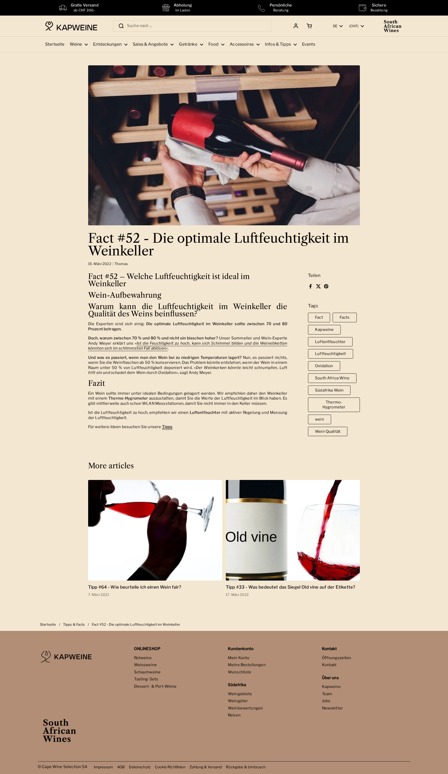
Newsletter (332, 708)
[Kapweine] (71, 26)
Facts (345, 317)
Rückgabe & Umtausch (245, 767)
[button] (308, 26)
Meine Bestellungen (247, 665)
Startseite (48, 624)
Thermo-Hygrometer (334, 404)
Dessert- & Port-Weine (155, 686)
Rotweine (143, 658)
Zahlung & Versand (206, 767)
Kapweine (324, 329)
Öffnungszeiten (336, 658)
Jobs (326, 701)
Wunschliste (239, 672)
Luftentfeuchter (330, 341)
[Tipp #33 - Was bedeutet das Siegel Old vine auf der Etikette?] (293, 530)
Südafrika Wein (329, 390)
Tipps (167, 426)
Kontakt (329, 665)
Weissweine (145, 665)
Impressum (103, 767)
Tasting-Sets (146, 679)
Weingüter (238, 701)
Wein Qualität (327, 431)
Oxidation (324, 366)
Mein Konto (239, 658)
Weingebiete (240, 694)
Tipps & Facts (74, 624)
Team (327, 694)
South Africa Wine (332, 378)
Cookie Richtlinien (170, 767)
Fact (319, 317)
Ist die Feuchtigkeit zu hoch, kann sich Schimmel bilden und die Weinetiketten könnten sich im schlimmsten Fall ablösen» (187, 346)
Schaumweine (147, 672)
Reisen (234, 715)
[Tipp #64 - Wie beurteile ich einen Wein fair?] (155, 530)
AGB (121, 767)
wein (319, 419)
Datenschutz (140, 767)
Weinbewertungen (245, 708)
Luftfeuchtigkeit (330, 353)
